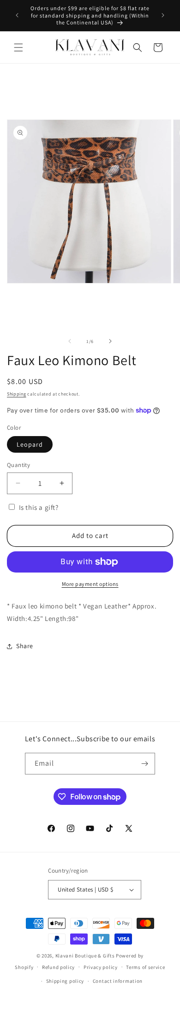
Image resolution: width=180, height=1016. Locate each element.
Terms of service (145, 967)
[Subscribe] (144, 763)
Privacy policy (101, 967)
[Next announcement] (163, 15)
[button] (18, 47)
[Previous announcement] (17, 15)
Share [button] (24, 646)
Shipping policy (65, 981)
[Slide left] (70, 341)
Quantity (18, 465)
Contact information (118, 981)
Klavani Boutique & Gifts (85, 955)
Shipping (16, 394)
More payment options (90, 583)
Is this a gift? (38, 507)
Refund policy (58, 967)
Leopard (30, 444)
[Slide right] (110, 341)
